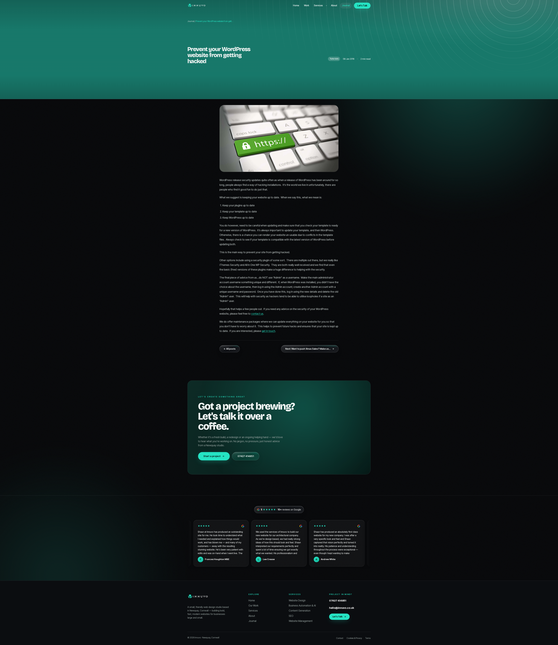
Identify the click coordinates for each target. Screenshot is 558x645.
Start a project (211, 456)
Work (306, 5)
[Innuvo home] (196, 5)
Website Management (301, 621)
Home (296, 5)
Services (318, 5)
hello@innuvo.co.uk (341, 607)
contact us (257, 313)
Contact (339, 638)
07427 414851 (246, 456)
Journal (346, 5)
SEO (291, 615)
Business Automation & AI (302, 605)
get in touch (268, 330)
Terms (368, 638)
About (334, 5)
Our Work (253, 605)
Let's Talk (362, 5)
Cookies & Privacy (354, 638)
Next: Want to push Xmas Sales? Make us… (307, 348)
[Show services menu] (326, 5)
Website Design (297, 600)
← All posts (229, 348)
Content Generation (299, 610)
